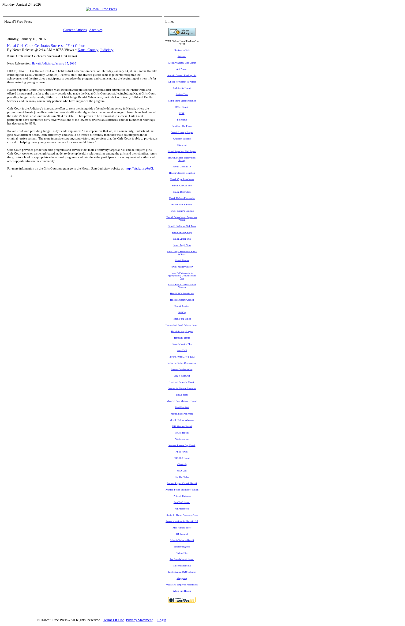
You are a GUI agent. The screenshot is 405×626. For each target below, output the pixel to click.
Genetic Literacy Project (182, 132)
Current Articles (75, 30)
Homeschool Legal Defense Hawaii (181, 325)
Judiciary (106, 50)
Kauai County (88, 50)
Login (161, 620)
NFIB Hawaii (182, 451)
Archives (95, 30)
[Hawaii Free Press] (101, 9)
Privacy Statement (139, 620)
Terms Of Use (113, 620)
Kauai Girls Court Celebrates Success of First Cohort (46, 46)
